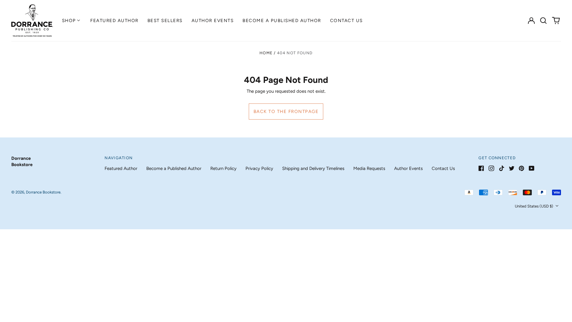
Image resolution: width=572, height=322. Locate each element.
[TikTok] (501, 168)
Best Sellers (165, 20)
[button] (544, 21)
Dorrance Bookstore (43, 192)
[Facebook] (481, 168)
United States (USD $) (534, 206)
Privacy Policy (259, 168)
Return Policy (223, 168)
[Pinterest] (521, 168)
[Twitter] (512, 168)
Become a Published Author (282, 20)
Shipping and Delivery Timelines (313, 168)
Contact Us (346, 20)
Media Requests (369, 168)
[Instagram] (491, 168)
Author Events (213, 20)
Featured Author (114, 20)
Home (266, 53)
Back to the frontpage (286, 111)
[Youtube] (531, 168)
